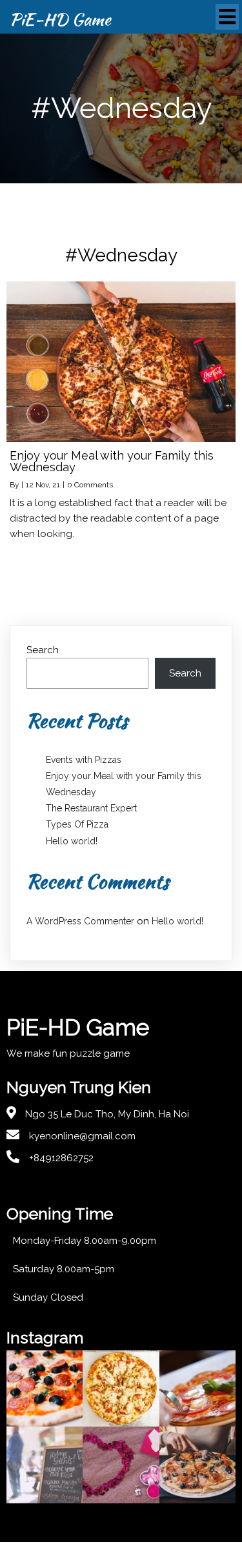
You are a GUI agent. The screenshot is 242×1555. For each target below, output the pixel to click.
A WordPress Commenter (80, 921)
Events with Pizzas (83, 760)
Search (42, 650)
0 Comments (90, 484)
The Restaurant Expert (91, 808)
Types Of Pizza (77, 824)
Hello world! (71, 841)
